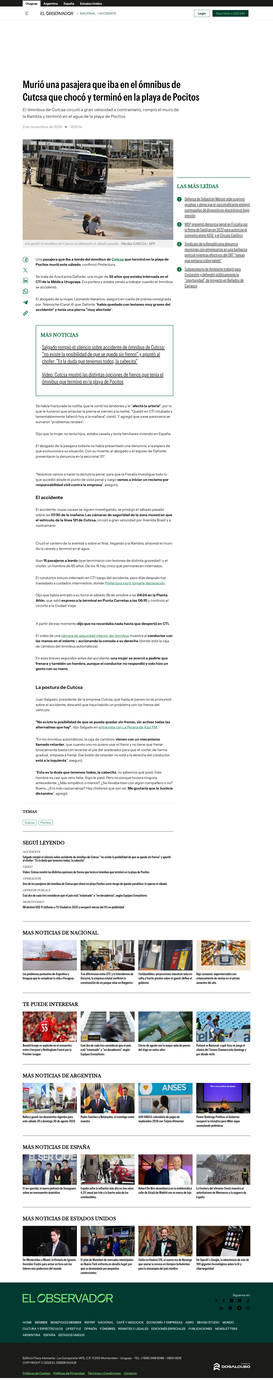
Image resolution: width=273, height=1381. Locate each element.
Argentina (50, 3)
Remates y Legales (133, 1329)
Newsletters (226, 1329)
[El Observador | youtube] (239, 1300)
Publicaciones (200, 1329)
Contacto (130, 1373)
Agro (189, 1322)
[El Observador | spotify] (230, 1308)
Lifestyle (73, 1329)
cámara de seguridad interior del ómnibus (95, 636)
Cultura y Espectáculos (43, 1329)
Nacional (88, 13)
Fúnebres (107, 1329)
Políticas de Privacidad (69, 1373)
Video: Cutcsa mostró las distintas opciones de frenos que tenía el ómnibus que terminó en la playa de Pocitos (86, 872)
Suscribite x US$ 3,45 (230, 13)
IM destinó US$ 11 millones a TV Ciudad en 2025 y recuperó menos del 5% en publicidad (73, 907)
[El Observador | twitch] (248, 1308)
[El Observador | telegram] (239, 1308)
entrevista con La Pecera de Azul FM (128, 727)
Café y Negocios (130, 1322)
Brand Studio (208, 1322)
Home (27, 1322)
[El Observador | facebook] (223, 1300)
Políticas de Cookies (36, 1373)
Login (202, 13)
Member (41, 1322)
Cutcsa (118, 259)
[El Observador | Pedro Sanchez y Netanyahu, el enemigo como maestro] (108, 1112)
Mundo (228, 1322)
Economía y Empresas (164, 1322)
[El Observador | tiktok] (248, 1300)
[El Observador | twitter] (216, 1300)
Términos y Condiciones (104, 1373)
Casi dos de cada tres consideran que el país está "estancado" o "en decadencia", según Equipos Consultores (85, 895)
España (69, 3)
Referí (89, 1322)
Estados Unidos (91, 3)
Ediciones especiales (168, 1329)
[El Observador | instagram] (231, 1300)
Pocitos (45, 822)
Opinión (90, 1329)
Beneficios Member (66, 1322)
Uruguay (32, 3)
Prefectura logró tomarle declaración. (135, 583)
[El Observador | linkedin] (221, 1308)
